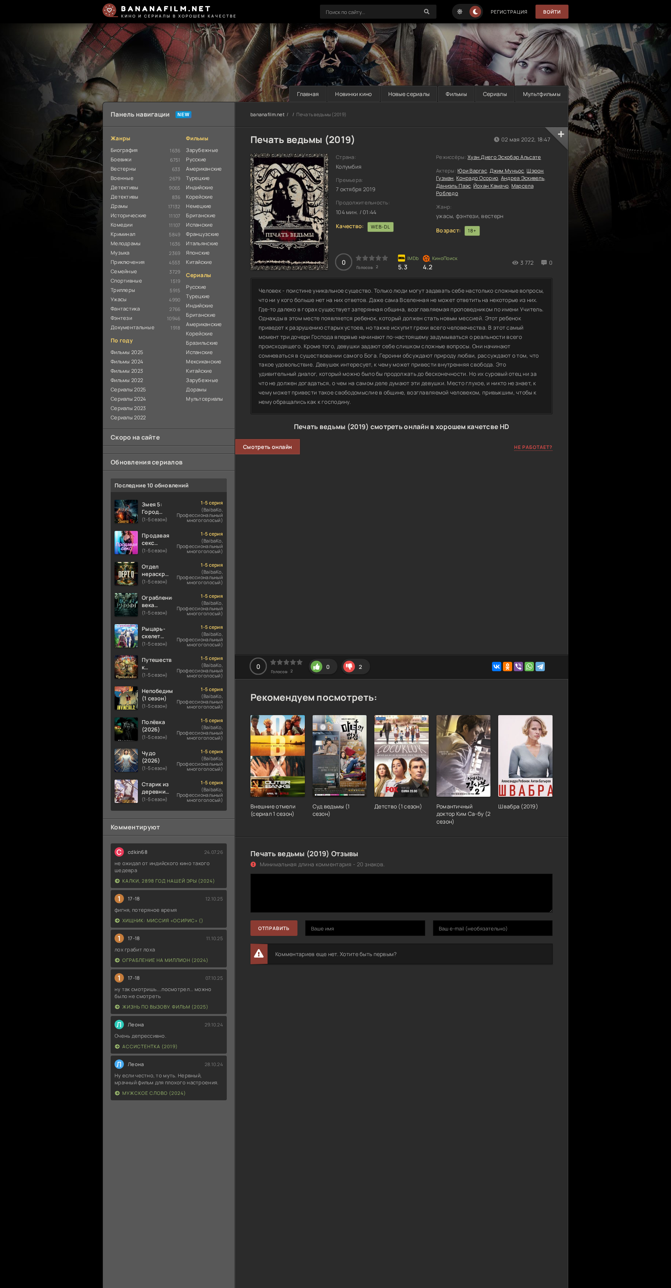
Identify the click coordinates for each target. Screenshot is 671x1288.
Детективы (125, 187)
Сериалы (495, 94)
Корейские (199, 196)
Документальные (133, 327)
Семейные (124, 271)
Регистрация (509, 12)
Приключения (127, 261)
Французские (202, 233)
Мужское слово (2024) (154, 1093)
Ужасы (119, 299)
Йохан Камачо (491, 185)
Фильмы (456, 94)
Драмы (119, 205)
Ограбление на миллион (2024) (165, 960)
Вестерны (123, 168)
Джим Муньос (507, 170)
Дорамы (196, 389)
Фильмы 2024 (127, 361)
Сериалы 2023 (128, 408)
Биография (124, 150)
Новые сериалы (409, 94)
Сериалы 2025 (128, 389)
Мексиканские (203, 361)
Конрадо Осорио (477, 178)
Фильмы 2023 (127, 370)
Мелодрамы (126, 243)
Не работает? (533, 447)
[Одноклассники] (507, 666)
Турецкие (198, 178)
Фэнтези (121, 317)
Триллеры (123, 289)
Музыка (120, 252)
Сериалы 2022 (128, 417)
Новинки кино (353, 94)
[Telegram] (540, 666)
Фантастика (125, 308)
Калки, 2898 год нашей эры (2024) (168, 881)
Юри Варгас (472, 170)
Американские (204, 168)
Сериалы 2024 (128, 398)
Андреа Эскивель (522, 178)
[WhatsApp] (529, 666)
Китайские (199, 261)
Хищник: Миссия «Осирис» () (162, 920)
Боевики (121, 159)
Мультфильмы (541, 94)
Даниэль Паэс (453, 185)
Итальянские (202, 243)
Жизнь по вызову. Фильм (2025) (165, 1007)
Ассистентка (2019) (150, 1046)
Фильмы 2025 (127, 352)
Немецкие (198, 205)
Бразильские (202, 342)
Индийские (199, 187)
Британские (201, 215)
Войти (552, 12)
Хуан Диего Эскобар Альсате (504, 157)
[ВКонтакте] (496, 666)
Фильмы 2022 (127, 380)
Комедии (121, 224)
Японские (198, 252)
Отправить (274, 928)
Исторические (128, 215)
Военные (122, 178)
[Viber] (518, 666)
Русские (196, 159)
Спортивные (126, 280)
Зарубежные (202, 150)
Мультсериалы (204, 398)
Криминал (123, 233)
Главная (308, 94)
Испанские (199, 224)
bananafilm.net (267, 114)
